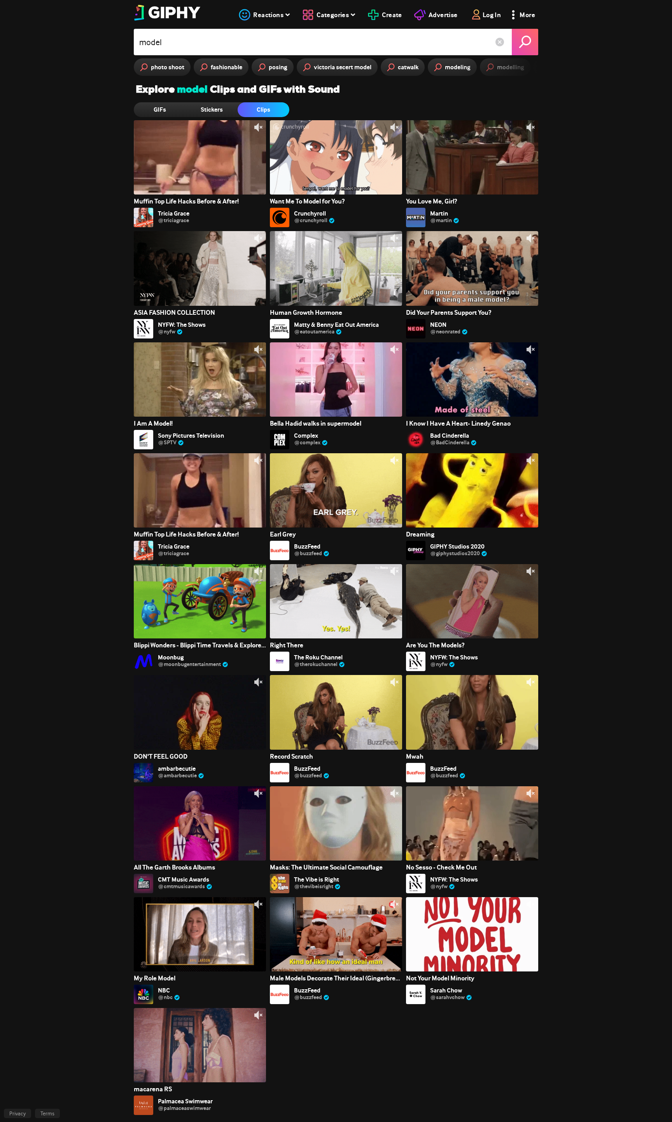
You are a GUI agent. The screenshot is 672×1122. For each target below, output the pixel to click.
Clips (263, 109)
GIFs (160, 109)
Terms (47, 1113)
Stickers (212, 109)
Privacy (17, 1113)
